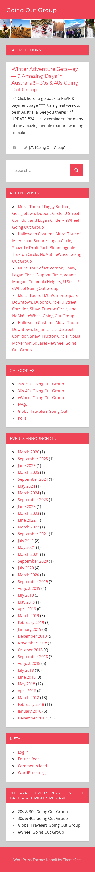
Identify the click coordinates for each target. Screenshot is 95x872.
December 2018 (32, 636)
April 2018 (27, 690)
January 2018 (29, 711)
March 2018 (28, 697)
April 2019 (27, 609)
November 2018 (32, 643)
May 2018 (26, 684)
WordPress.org (32, 772)
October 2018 (30, 649)
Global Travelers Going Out (42, 411)
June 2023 (27, 506)
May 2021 (26, 547)
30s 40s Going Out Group (41, 390)
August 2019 (29, 588)
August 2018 (29, 663)
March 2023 (28, 513)
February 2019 (31, 622)
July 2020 (26, 568)
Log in (23, 752)
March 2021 (28, 554)
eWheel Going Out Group (41, 397)
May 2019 (26, 602)
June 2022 (27, 520)
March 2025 (28, 472)
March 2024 (28, 493)
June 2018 (27, 677)
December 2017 (32, 718)
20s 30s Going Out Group (41, 384)
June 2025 (27, 465)
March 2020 (28, 574)
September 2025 (33, 458)
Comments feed (32, 765)
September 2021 (33, 534)
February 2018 (31, 704)
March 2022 (28, 527)
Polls (22, 418)
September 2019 (33, 581)
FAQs (22, 404)
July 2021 (26, 540)
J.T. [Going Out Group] (47, 147)
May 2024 (26, 486)
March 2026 (28, 452)
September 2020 (33, 561)
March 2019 (28, 615)
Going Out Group (31, 10)
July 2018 (26, 670)
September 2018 (33, 656)
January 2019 (29, 629)
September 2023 (33, 499)
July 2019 (26, 595)
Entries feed (29, 759)
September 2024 (33, 479)
